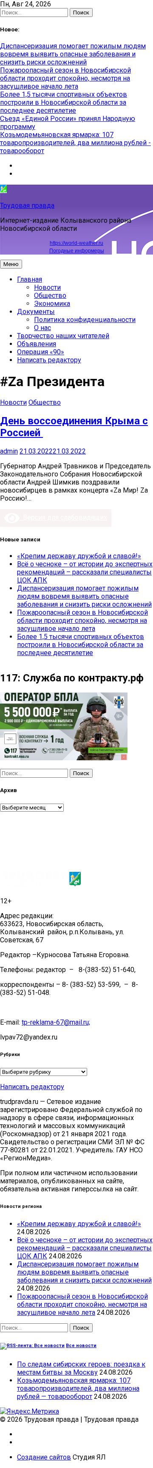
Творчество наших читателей (63, 336)
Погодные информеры (76, 251)
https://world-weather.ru (76, 243)
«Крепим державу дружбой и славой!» (79, 556)
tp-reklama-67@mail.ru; (56, 1022)
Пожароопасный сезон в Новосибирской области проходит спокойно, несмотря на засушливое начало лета (65, 78)
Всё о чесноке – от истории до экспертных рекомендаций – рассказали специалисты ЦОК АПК (85, 572)
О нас (42, 328)
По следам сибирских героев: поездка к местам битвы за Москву (81, 1368)
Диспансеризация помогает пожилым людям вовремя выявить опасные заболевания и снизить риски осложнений (73, 54)
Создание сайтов (44, 1457)
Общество (50, 295)
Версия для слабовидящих (63, 517)
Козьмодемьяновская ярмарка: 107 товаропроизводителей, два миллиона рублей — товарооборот (78, 1388)
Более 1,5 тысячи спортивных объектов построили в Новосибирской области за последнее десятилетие (63, 102)
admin (9, 451)
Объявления (36, 344)
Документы (36, 312)
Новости (47, 287)
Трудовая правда (27, 206)
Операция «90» (40, 352)
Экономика (52, 304)
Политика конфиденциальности (85, 320)
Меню (11, 264)
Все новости (81, 1345)
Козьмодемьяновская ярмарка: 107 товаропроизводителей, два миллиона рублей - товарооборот (75, 143)
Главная (29, 279)
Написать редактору (49, 360)
